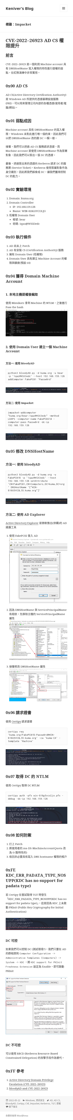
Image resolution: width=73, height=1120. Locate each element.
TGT (53, 1103)
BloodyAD (11, 1103)
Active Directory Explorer (22, 523)
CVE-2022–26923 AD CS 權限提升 (35, 43)
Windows (30, 1100)
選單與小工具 (63, 8)
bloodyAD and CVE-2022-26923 (28, 1088)
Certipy (16, 721)
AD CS (57, 1100)
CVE (27, 1103)
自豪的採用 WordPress (17, 1115)
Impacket (35, 1103)
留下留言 (13, 1106)
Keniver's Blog (19, 8)
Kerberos (45, 1103)
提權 (59, 1103)
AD (51, 1100)
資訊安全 (40, 1100)
